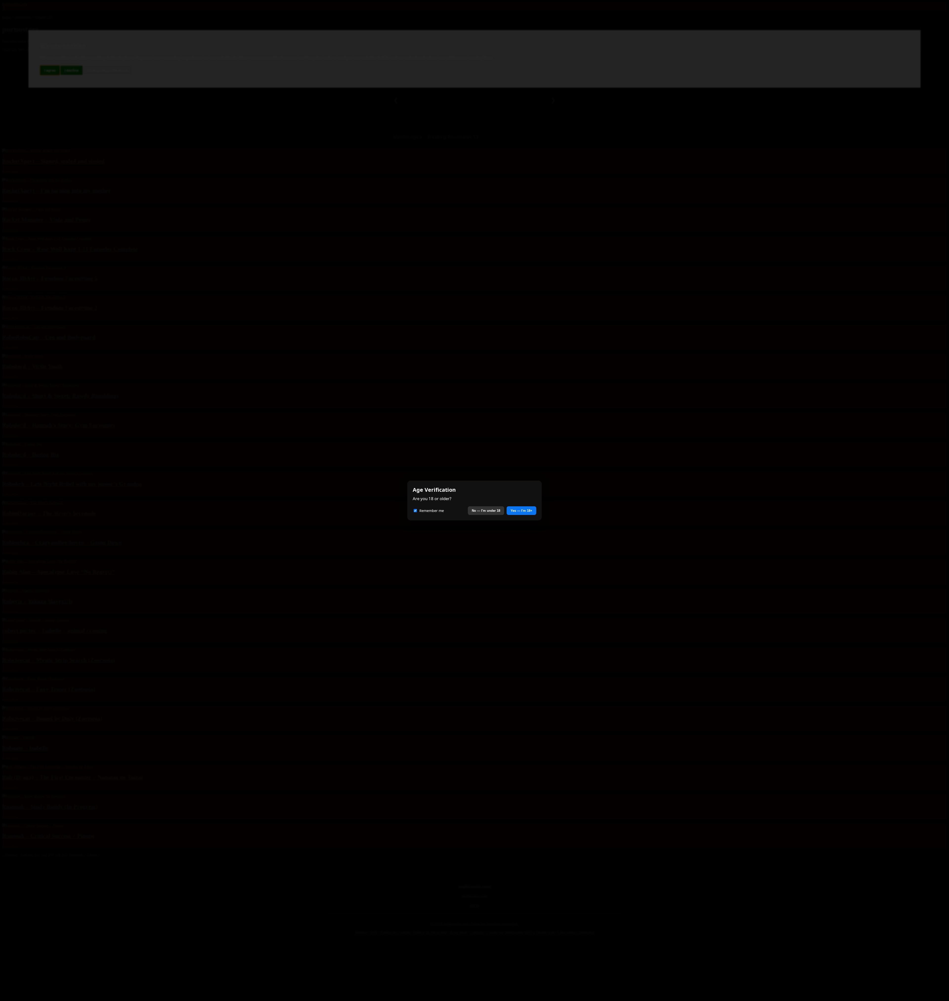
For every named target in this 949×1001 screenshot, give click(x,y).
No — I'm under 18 (486, 510)
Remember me (431, 510)
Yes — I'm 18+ (521, 510)
